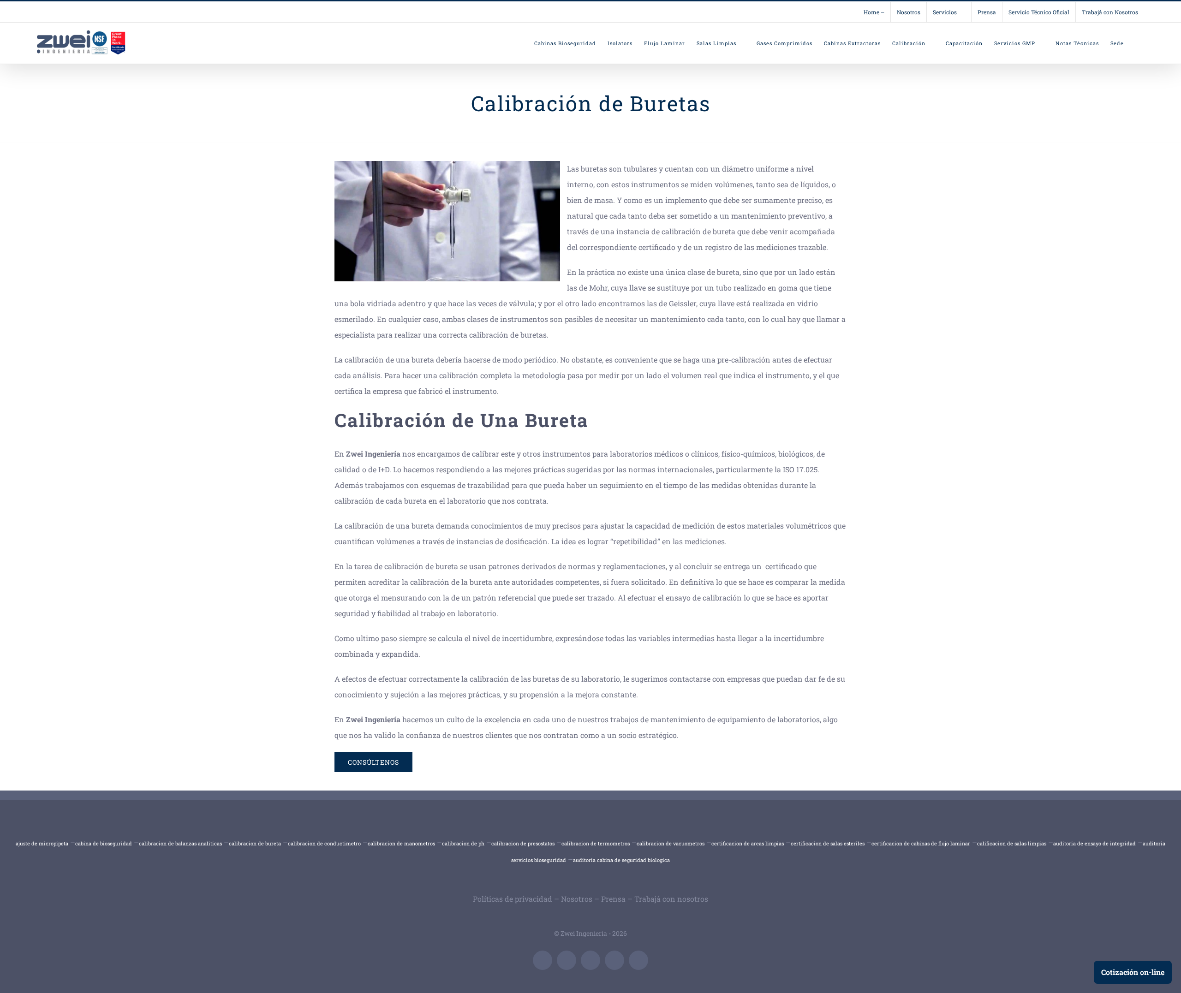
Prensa (613, 899)
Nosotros (576, 899)
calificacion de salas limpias (1011, 843)
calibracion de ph (463, 843)
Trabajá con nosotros (671, 899)
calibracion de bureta (255, 843)
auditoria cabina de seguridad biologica (621, 859)
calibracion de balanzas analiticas (180, 843)
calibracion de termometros (595, 843)
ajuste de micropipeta (42, 843)
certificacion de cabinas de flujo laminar (920, 843)
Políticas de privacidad (512, 899)
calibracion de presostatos (523, 843)
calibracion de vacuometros (670, 843)
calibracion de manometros (401, 843)
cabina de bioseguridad (103, 843)
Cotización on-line (1132, 972)
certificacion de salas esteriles (828, 843)
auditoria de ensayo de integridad (1094, 843)
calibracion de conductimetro (324, 843)
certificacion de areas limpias (747, 843)
